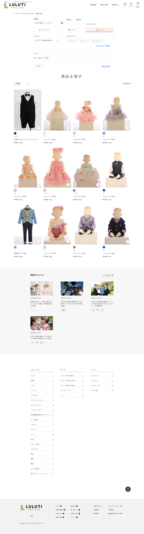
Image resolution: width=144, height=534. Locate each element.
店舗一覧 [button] (73, 506)
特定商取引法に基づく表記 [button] (115, 513)
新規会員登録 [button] (59, 510)
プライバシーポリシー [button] (114, 506)
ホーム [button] (57, 506)
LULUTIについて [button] (98, 506)
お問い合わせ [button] (74, 513)
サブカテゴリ (71, 36)
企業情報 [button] (96, 510)
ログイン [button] (73, 517)
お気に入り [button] (59, 513)
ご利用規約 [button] (111, 510)
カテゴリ (37, 36)
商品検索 (93, 5)
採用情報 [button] (96, 513)
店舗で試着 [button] (104, 5)
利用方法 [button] (115, 5)
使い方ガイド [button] (74, 510)
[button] (14, 5)
